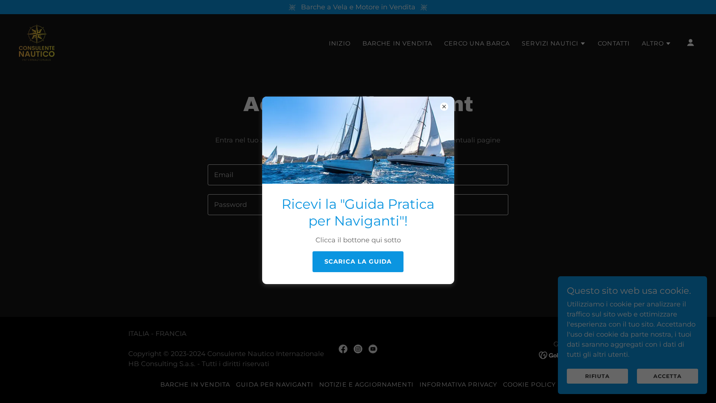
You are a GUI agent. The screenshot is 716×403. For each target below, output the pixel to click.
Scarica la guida (358, 261)
